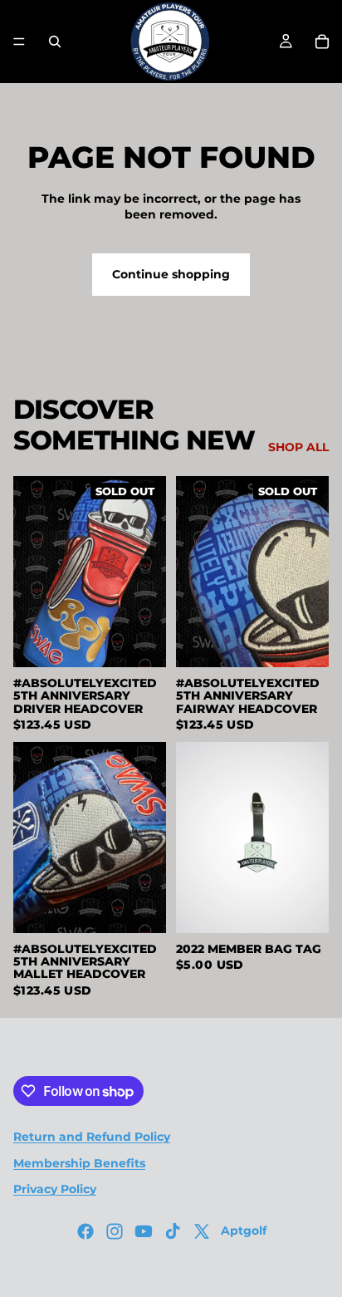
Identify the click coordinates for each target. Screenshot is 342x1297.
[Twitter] (202, 1231)
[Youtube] (144, 1231)
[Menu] (19, 41)
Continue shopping (171, 274)
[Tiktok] (173, 1231)
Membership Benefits (79, 1163)
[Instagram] (115, 1231)
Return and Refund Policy (91, 1136)
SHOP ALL (298, 447)
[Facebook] (85, 1231)
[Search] (55, 41)
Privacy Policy (54, 1189)
